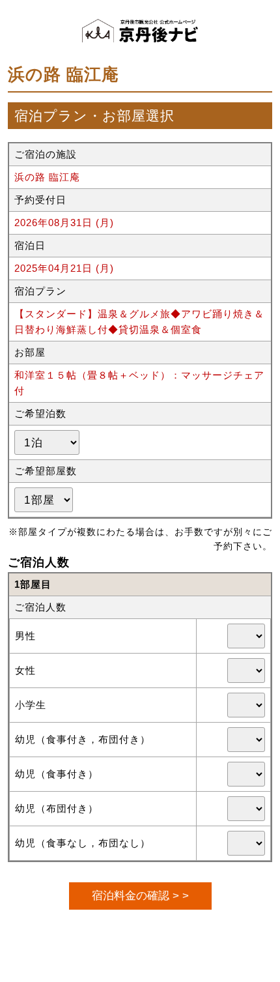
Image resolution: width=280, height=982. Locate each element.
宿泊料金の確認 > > (140, 895)
